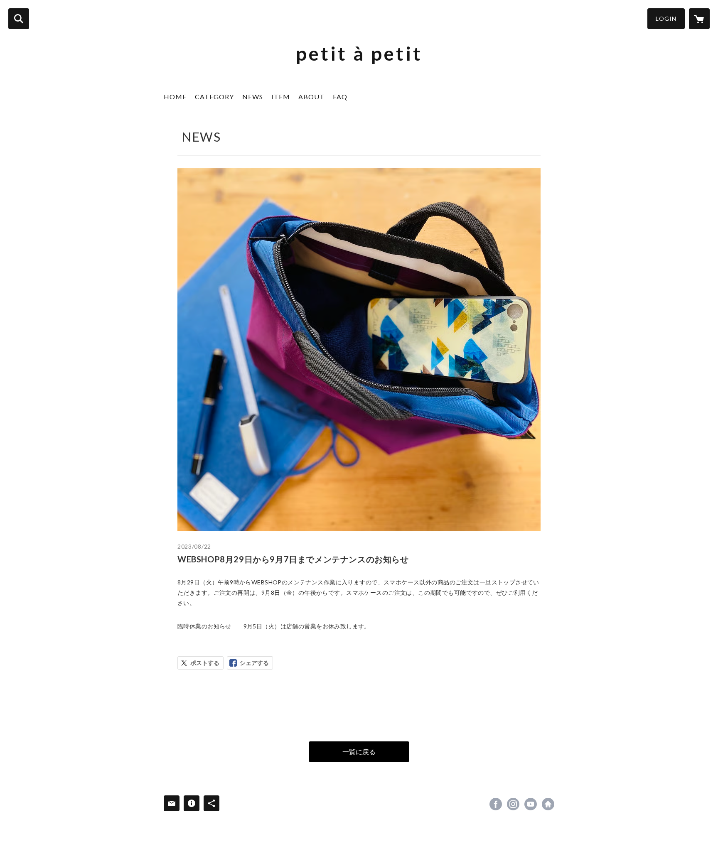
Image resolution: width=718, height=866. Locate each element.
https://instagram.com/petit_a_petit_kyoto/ (513, 804)
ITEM (280, 97)
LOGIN (666, 18)
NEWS (252, 97)
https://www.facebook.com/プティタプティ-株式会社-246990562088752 (495, 804)
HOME (175, 97)
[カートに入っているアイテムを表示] (699, 18)
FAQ (340, 97)
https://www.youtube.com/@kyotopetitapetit (530, 804)
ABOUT (311, 97)
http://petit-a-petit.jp (548, 804)
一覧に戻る (359, 752)
